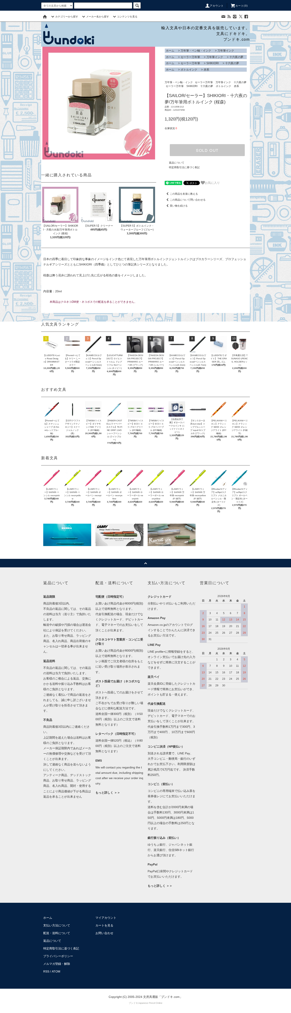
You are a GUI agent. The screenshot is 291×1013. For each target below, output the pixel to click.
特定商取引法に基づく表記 (184, 167)
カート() (241, 5)
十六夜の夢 (236, 57)
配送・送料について (56, 933)
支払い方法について (56, 925)
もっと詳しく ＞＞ (107, 792)
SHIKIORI (212, 63)
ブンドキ (133, 1003)
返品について (176, 162)
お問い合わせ (104, 933)
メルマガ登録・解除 (56, 963)
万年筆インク (226, 50)
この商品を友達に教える (184, 193)
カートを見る (104, 925)
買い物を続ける (179, 205)
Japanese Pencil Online (150, 1003)
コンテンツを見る (127, 16)
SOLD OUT (207, 150)
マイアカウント (105, 917)
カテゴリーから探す (66, 16)
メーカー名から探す (97, 16)
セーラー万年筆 (190, 57)
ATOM (56, 971)
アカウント (217, 5)
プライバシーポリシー (58, 956)
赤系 (206, 69)
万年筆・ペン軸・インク (196, 50)
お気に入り (212, 182)
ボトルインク (189, 69)
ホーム (170, 50)
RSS (46, 971)
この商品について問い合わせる (188, 199)
